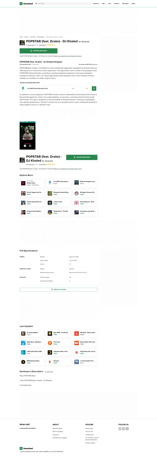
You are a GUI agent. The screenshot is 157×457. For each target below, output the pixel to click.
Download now (40, 51)
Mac (103, 3)
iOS (109, 3)
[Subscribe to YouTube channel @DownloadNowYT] (127, 428)
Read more (94, 64)
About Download (57, 428)
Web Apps (125, 3)
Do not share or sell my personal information (92, 438)
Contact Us (56, 434)
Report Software (60, 289)
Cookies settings (90, 443)
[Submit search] (36, 3)
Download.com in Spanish (60, 438)
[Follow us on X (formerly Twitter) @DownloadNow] (123, 428)
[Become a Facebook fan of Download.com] (119, 428)
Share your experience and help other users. (68, 56)
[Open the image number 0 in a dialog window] (27, 135)
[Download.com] (26, 3)
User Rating (42, 45)
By (30, 45)
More (133, 3)
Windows (96, 3)
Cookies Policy (89, 434)
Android (116, 3)
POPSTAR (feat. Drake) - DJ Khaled (57, 41)
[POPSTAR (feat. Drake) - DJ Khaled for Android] (22, 42)
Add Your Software (58, 431)
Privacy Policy (89, 428)
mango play (50, 371)
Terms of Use (89, 431)
